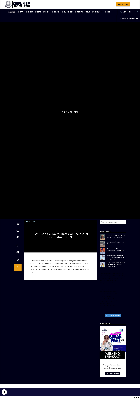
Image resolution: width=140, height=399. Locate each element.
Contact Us (98, 12)
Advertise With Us (83, 12)
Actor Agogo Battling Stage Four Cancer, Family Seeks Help (116, 252)
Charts (56, 12)
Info (108, 12)
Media (47, 12)
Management (68, 12)
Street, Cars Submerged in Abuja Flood (116, 259)
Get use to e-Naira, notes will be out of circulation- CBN (61, 251)
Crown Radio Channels (130, 18)
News (39, 12)
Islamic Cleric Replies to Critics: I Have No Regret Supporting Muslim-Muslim (116, 280)
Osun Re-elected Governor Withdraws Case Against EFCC (115, 265)
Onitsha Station (122, 4)
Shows (30, 12)
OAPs (22, 12)
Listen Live (126, 12)
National (27, 238)
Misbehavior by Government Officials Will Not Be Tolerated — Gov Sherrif (115, 273)
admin (27, 265)
